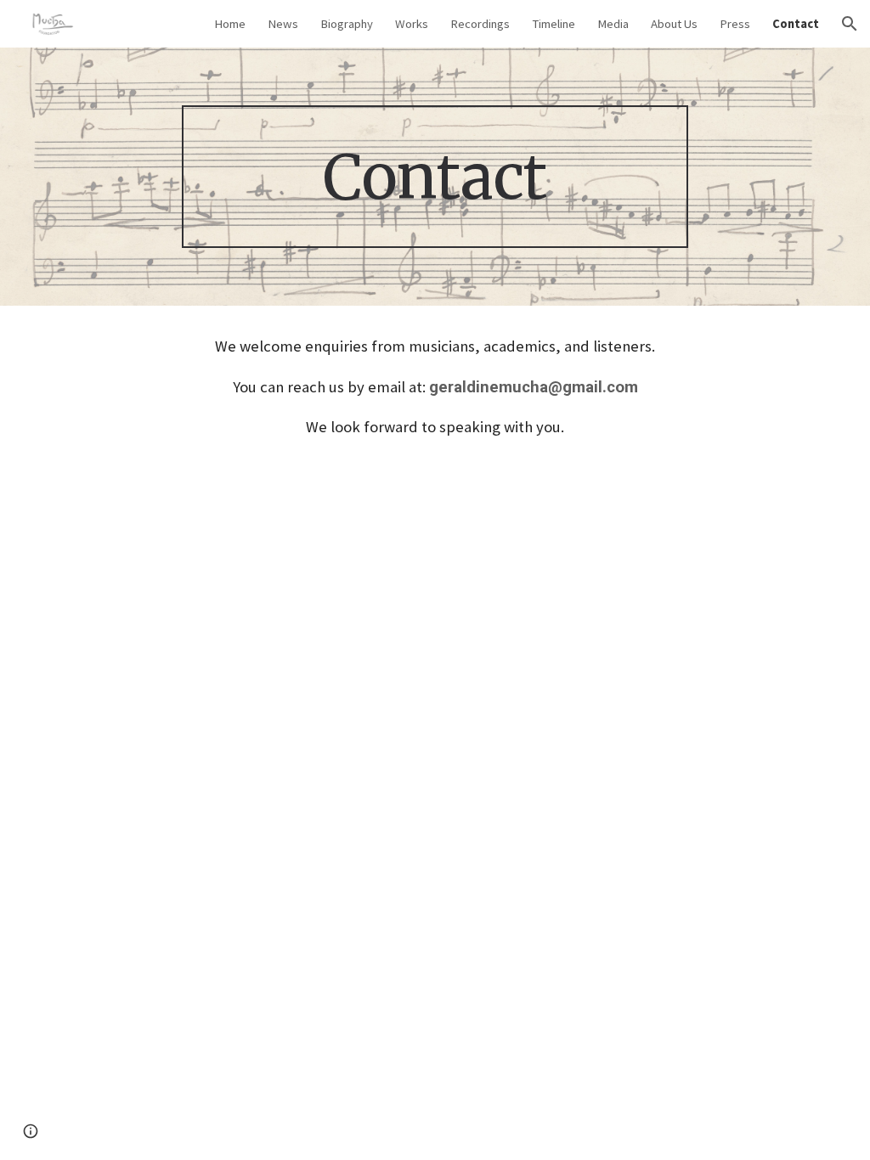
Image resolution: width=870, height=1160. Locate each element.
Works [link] (411, 23)
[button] (849, 23)
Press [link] (735, 23)
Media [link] (613, 23)
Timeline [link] (553, 23)
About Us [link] (674, 23)
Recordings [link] (480, 23)
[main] (434, 177)
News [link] (283, 23)
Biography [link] (346, 23)
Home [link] (230, 23)
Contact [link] (795, 23)
